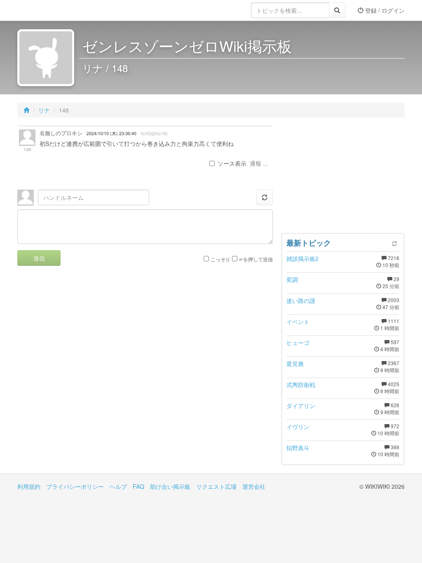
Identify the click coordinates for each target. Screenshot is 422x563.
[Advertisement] (343, 177)
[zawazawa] (50, 10)
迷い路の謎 (300, 300)
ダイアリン (300, 405)
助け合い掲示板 (170, 486)
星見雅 (295, 363)
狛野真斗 (297, 447)
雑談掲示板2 (302, 258)
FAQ (138, 486)
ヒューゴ (297, 342)
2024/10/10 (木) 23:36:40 (111, 133)
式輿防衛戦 (300, 384)
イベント (297, 321)
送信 (39, 258)
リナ (44, 110)
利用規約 (28, 486)
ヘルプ (118, 486)
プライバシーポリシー (75, 486)
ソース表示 (232, 163)
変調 (292, 279)
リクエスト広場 (216, 486)
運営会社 (253, 486)
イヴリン (297, 426)
